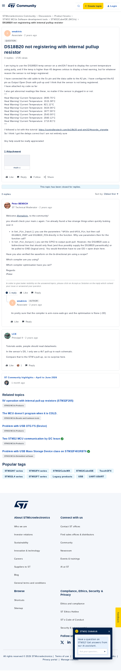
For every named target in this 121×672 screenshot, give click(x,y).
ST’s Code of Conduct (72, 619)
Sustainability (21, 542)
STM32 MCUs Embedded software (18, 456)
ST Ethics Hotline (69, 611)
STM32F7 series (38, 476)
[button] (3, 6)
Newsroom (66, 550)
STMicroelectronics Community (19, 16)
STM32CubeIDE (85, 471)
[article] (60, 248)
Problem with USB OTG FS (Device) (24, 426)
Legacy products (62, 476)
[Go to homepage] (23, 508)
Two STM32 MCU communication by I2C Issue (31, 438)
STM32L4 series (14, 476)
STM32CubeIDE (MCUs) (64, 19)
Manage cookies (69, 659)
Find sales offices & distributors (77, 534)
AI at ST (64, 566)
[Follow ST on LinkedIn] (69, 642)
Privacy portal (50, 659)
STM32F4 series (38, 471)
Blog (16, 575)
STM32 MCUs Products (14, 405)
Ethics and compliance (72, 603)
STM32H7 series (14, 471)
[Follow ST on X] (62, 643)
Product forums (62, 16)
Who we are (20, 526)
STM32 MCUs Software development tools (25, 19)
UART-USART (96, 476)
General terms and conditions (30, 583)
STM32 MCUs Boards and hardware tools (21, 418)
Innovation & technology (27, 550)
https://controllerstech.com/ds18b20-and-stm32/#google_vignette (73, 129)
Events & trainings (70, 558)
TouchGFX (106, 471)
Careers (18, 558)
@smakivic (22, 215)
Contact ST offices (70, 526)
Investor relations (23, 534)
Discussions (45, 16)
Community (66, 542)
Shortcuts (19, 600)
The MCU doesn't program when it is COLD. (29, 413)
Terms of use (62, 656)
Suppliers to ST (22, 566)
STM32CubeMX (61, 471)
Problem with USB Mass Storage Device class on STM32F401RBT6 (44, 451)
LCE (14, 334)
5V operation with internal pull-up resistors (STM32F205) (37, 400)
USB (80, 476)
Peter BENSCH (20, 203)
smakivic (17, 31)
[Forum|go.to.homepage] (22, 6)
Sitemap (18, 608)
